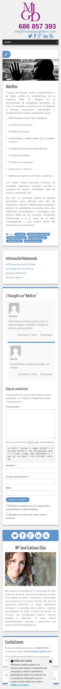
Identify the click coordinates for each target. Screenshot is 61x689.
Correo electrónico (17, 476)
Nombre (11, 465)
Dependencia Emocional (38, 234)
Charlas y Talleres (14, 277)
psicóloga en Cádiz (37, 238)
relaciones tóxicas (33, 241)
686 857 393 (37, 26)
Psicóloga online (14, 241)
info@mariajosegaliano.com (35, 31)
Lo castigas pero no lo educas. (20, 269)
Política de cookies (20, 685)
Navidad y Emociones (16, 273)
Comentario (12, 406)
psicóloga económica (16, 238)
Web (8, 487)
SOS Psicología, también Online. (21, 264)
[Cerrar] (50, 661)
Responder (47, 334)
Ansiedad (20, 234)
